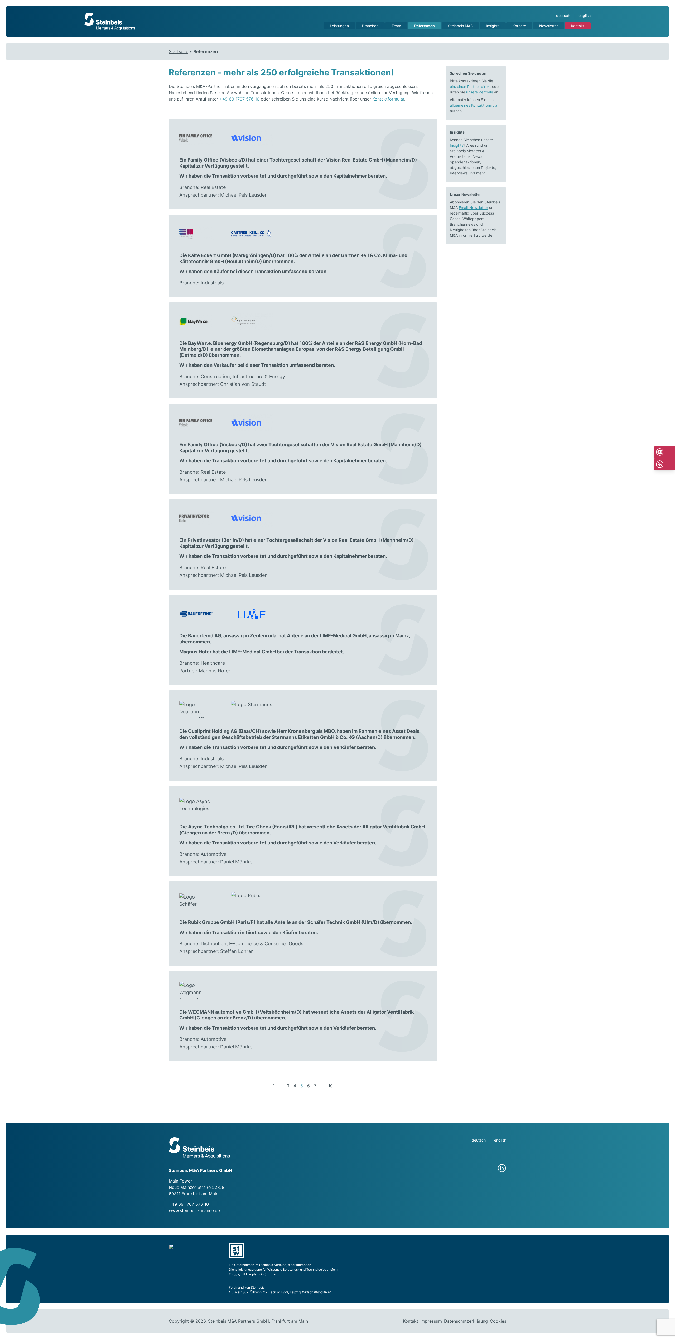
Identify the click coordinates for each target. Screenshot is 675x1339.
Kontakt (577, 25)
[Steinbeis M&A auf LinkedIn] (502, 1168)
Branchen (370, 25)
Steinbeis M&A (460, 25)
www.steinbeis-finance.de (194, 1210)
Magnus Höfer (214, 670)
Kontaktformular (388, 99)
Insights (492, 25)
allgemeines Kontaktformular (474, 105)
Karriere (519, 25)
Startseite (178, 51)
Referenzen (424, 25)
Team (396, 25)
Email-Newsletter (473, 207)
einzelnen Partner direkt (470, 86)
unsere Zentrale (479, 92)
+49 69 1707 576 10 (239, 99)
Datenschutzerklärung (466, 1321)
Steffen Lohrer (236, 951)
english (584, 15)
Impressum (431, 1321)
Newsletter (548, 25)
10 (330, 1085)
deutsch (563, 15)
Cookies (498, 1321)
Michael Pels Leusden (244, 195)
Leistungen (339, 25)
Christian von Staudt (243, 384)
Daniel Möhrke (236, 862)
